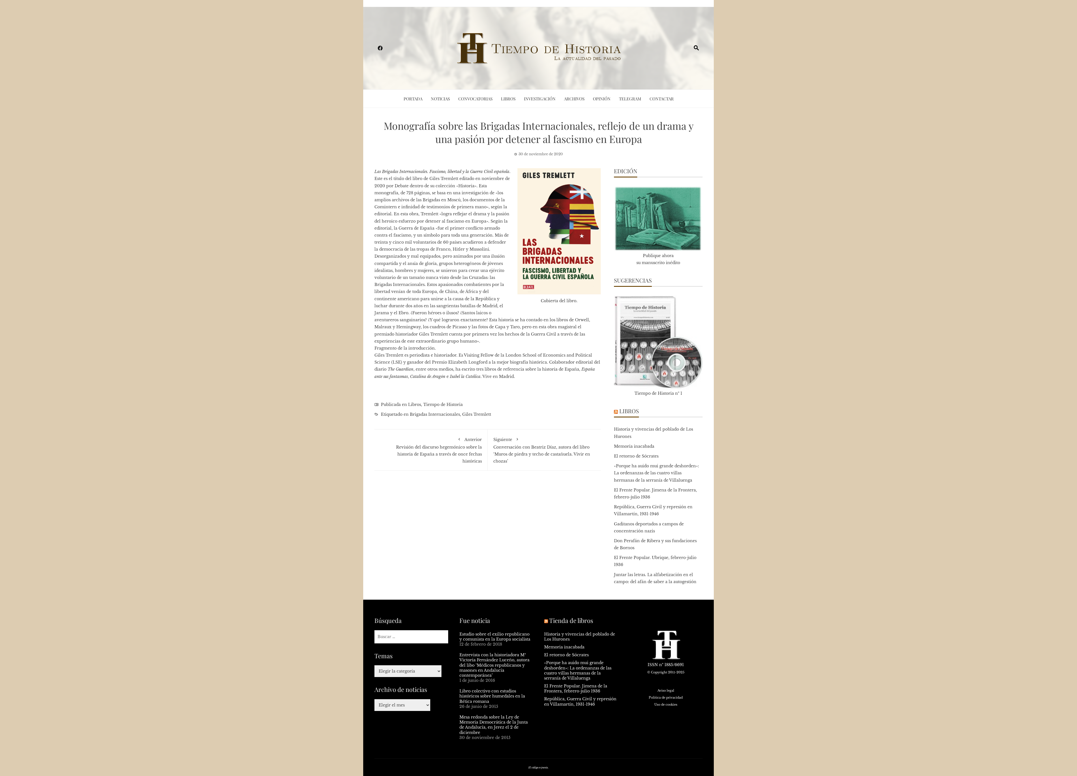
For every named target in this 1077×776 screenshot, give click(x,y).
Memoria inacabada (634, 446)
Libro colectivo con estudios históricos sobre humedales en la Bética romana (492, 696)
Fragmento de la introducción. (405, 348)
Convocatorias (475, 98)
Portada (413, 98)
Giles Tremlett (476, 414)
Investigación (540, 98)
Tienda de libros (571, 620)
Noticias (440, 98)
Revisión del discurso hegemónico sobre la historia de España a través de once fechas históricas (439, 450)
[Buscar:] (411, 636)
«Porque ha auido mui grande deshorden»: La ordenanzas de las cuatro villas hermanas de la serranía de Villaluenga (656, 472)
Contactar (662, 98)
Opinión (602, 98)
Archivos (574, 98)
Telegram (630, 98)
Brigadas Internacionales (435, 414)
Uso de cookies (665, 704)
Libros (508, 98)
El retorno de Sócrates (636, 456)
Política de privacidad (666, 697)
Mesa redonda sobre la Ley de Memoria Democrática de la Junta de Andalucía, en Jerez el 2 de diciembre (493, 725)
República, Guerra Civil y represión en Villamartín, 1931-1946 (580, 701)
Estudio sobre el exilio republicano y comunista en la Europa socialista (494, 637)
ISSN (653, 664)
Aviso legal (665, 690)
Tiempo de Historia (443, 404)
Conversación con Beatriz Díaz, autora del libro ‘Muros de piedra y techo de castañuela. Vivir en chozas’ (541, 450)
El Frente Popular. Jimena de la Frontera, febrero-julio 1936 (575, 688)
